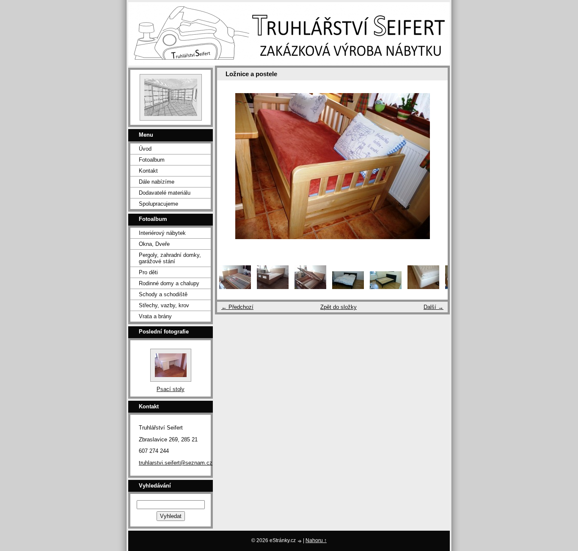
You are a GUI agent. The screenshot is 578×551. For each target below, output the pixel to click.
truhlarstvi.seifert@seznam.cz (175, 463)
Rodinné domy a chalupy (169, 283)
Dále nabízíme (156, 182)
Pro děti (148, 272)
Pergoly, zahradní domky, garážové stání (170, 258)
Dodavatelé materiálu (164, 193)
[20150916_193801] (348, 287)
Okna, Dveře (154, 244)
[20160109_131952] (273, 287)
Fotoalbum (152, 160)
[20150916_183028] (386, 287)
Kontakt (148, 171)
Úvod (145, 149)
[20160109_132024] (235, 287)
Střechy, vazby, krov (164, 305)
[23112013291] (423, 287)
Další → (433, 307)
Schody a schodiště (163, 294)
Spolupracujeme (158, 204)
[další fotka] (433, 166)
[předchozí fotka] (230, 166)
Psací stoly (170, 389)
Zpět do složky (338, 307)
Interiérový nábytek (162, 233)
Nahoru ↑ (316, 540)
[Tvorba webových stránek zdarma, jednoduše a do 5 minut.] (300, 541)
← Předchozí (237, 307)
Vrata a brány (155, 316)
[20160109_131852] (310, 287)
